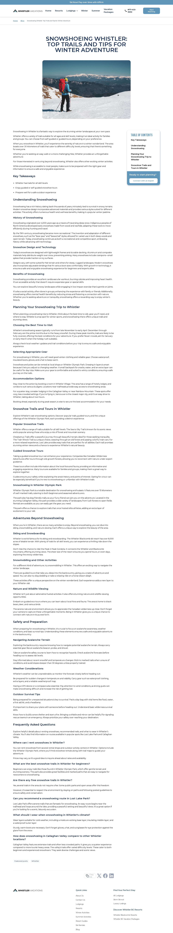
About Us (79, 896)
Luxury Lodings (119, 904)
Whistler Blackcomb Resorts (125, 915)
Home (48, 11)
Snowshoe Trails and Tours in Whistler (141, 166)
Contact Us (80, 900)
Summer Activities (83, 917)
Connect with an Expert (143, 181)
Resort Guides (81, 921)
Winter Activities (82, 913)
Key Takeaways (138, 140)
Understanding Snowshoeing (138, 147)
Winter (84, 11)
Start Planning (151, 11)
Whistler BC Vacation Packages (126, 919)
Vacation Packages (108, 10)
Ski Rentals (80, 925)
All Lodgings (118, 896)
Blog (22, 21)
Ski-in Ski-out (118, 900)
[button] (71, 11)
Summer (96, 11)
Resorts (59, 11)
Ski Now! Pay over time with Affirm (86, 2)
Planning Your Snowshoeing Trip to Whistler (141, 157)
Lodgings (71, 11)
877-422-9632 (132, 11)
